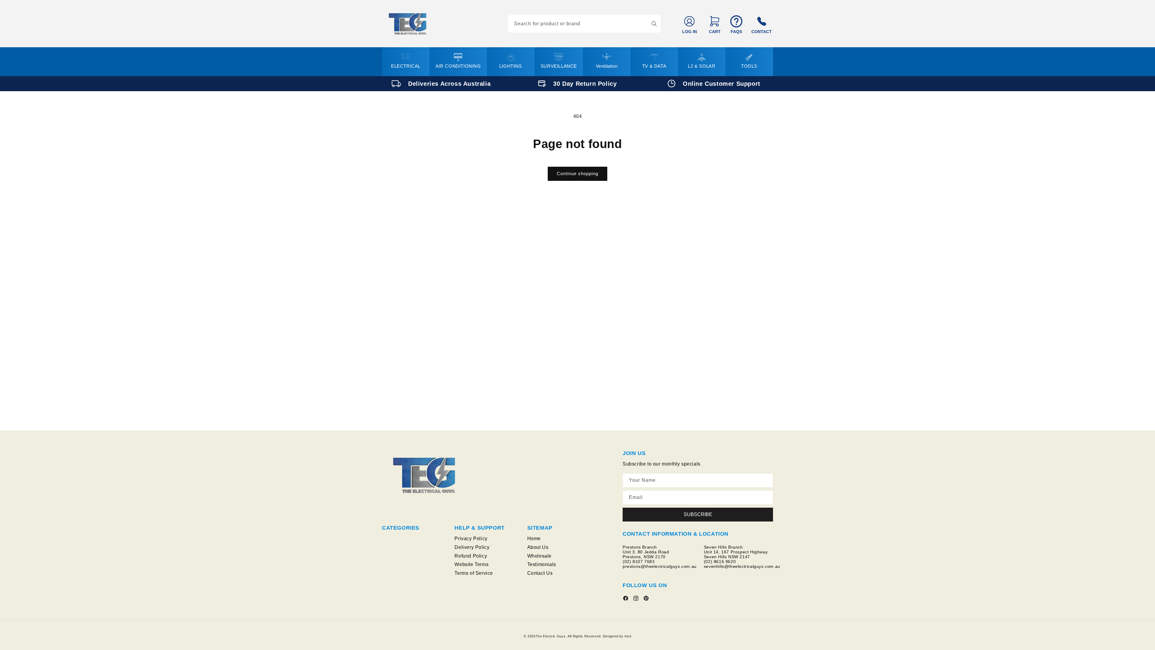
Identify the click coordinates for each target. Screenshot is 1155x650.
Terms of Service (473, 573)
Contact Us (540, 573)
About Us (538, 547)
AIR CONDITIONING (458, 66)
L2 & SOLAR (701, 66)
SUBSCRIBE (698, 514)
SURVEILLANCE (559, 66)
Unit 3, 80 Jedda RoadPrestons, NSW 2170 (646, 554)
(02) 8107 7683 (638, 561)
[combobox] (584, 24)
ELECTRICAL (405, 66)
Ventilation (607, 66)
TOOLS (749, 66)
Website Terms (471, 564)
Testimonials (541, 564)
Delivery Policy (471, 547)
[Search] (654, 24)
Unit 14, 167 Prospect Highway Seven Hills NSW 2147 (736, 554)
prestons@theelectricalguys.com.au (660, 566)
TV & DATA (654, 66)
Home (534, 538)
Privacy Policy (470, 538)
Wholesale (539, 556)
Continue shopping (577, 173)
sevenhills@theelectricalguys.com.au (742, 566)
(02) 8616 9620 (720, 561)
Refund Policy (470, 556)
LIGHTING (510, 66)
